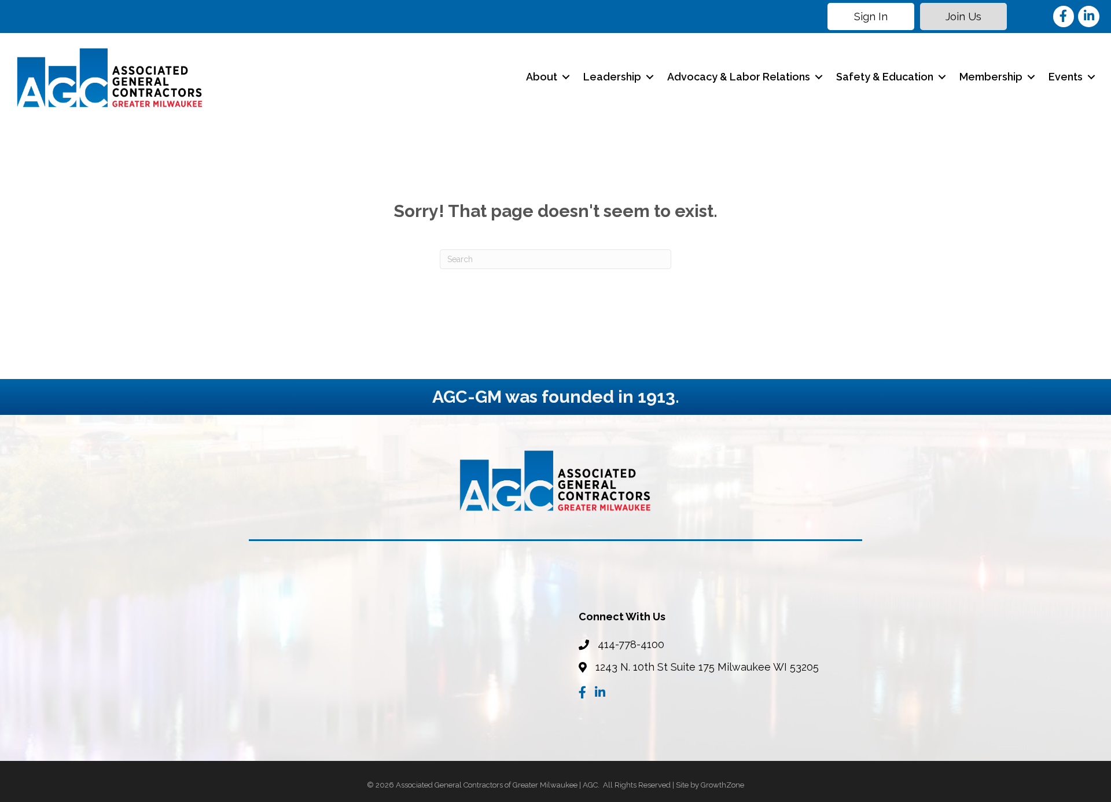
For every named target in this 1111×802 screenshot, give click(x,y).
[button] (870, 16)
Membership (990, 77)
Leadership (612, 77)
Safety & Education (884, 77)
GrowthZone (722, 785)
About (541, 77)
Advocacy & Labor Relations (738, 77)
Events (1066, 77)
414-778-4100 (631, 644)
